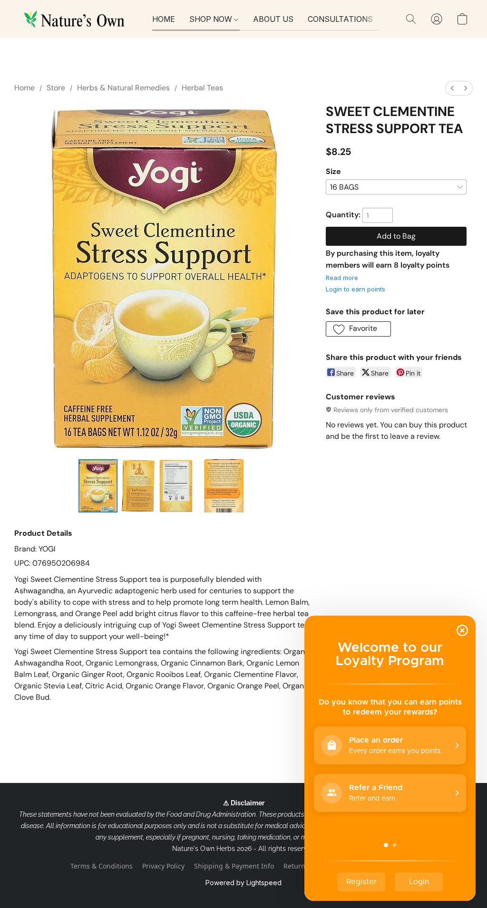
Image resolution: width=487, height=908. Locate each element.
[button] (76, 19)
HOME (163, 19)
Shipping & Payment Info (234, 865)
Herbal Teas (202, 88)
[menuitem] (452, 88)
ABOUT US (273, 19)
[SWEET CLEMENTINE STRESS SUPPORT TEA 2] (176, 485)
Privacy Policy (163, 865)
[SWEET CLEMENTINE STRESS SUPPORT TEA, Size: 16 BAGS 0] (97, 485)
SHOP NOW (211, 19)
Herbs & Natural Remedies (123, 88)
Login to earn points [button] (355, 289)
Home (24, 88)
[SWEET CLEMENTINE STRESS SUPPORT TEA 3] (223, 485)
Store (56, 88)
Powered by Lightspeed (243, 883)
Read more (342, 277)
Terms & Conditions (101, 865)
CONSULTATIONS (340, 19)
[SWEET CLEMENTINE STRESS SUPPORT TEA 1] (138, 485)
